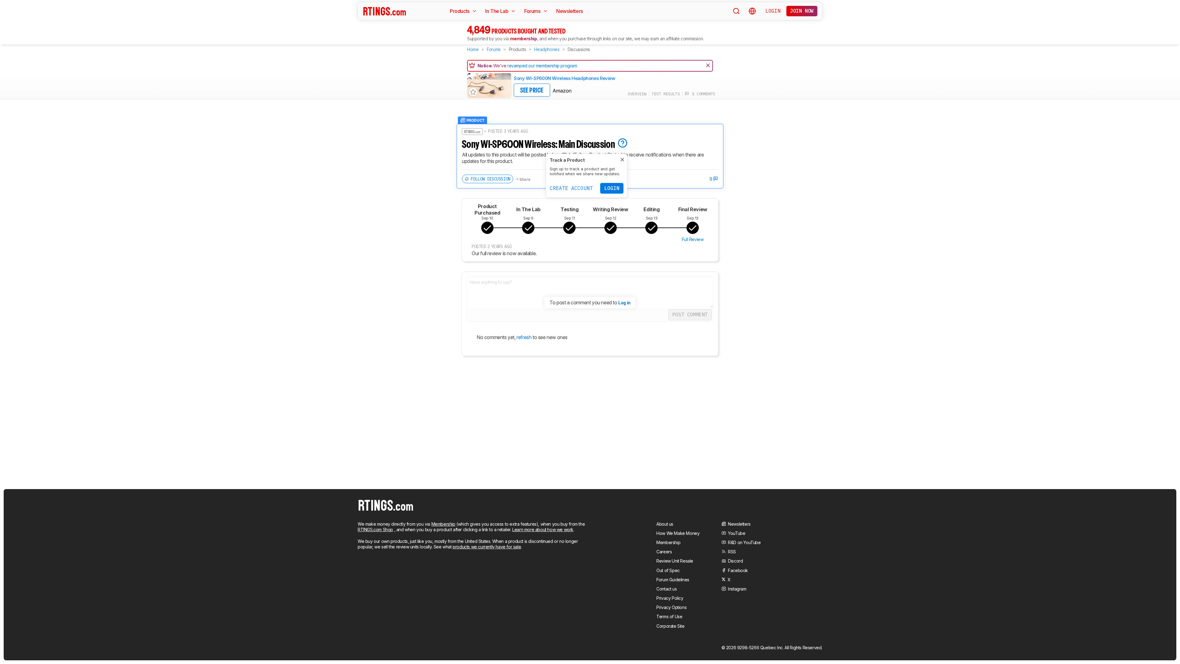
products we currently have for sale (487, 546)
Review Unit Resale (674, 560)
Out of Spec (668, 570)
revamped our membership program (542, 65)
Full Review (693, 239)
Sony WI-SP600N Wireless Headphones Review (564, 78)
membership (523, 38)
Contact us (666, 588)
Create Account (571, 188)
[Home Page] (384, 11)
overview (637, 94)
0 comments (702, 94)
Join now (802, 11)
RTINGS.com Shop (375, 529)
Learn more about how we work (542, 529)
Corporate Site (670, 626)
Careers (664, 551)
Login (772, 11)
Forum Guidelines (672, 579)
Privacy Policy (669, 598)
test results (666, 94)
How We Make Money (677, 533)
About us (664, 524)
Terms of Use (669, 616)
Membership (443, 524)
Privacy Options (671, 607)
